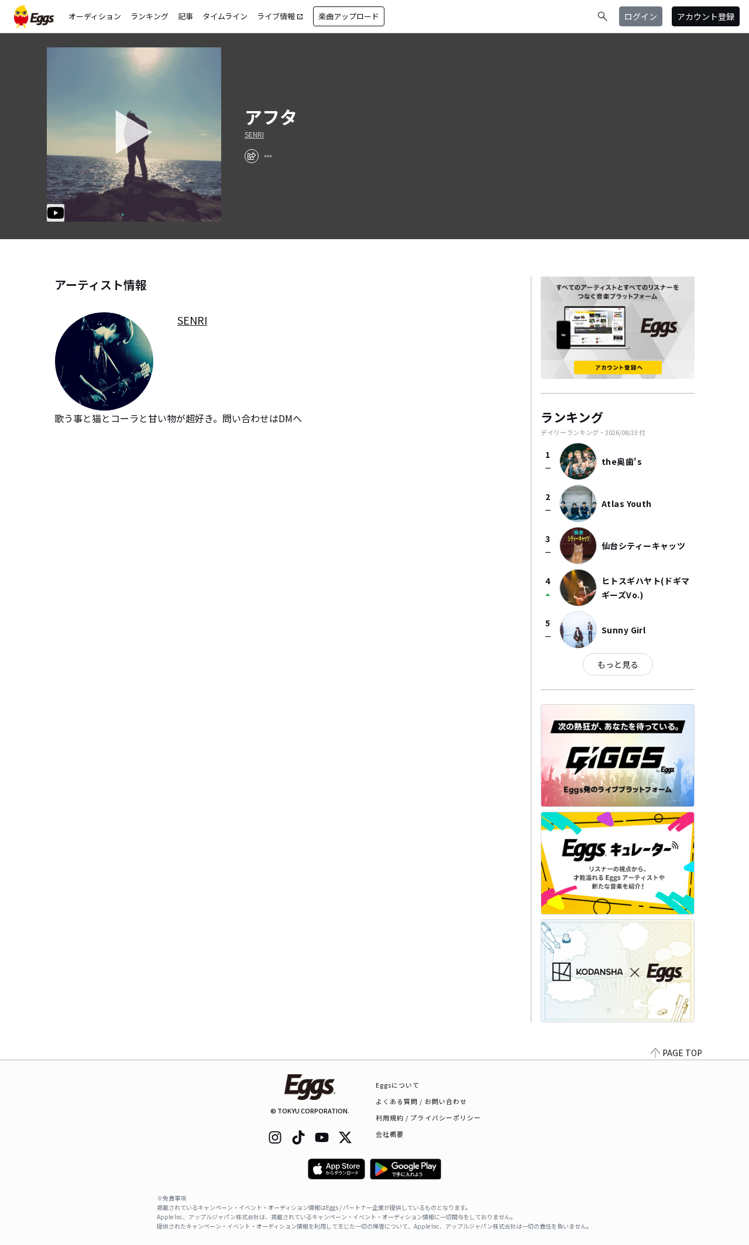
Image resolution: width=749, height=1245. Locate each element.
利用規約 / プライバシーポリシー (429, 1117)
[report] (268, 156)
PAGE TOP (682, 1052)
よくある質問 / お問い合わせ (422, 1101)
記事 (185, 16)
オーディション (94, 16)
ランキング (149, 16)
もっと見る (617, 664)
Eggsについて (398, 1084)
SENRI (254, 134)
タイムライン (225, 16)
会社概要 (390, 1134)
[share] (252, 156)
